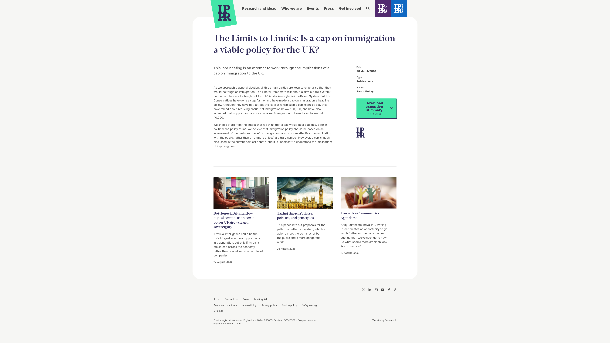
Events (313, 8)
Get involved (350, 8)
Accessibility (249, 305)
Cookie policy (289, 305)
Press (329, 8)
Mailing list (260, 299)
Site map (218, 310)
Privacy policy (269, 305)
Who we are (291, 8)
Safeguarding (309, 305)
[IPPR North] (383, 8)
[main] (305, 145)
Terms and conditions (225, 305)
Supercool (390, 320)
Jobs (216, 299)
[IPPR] (224, 12)
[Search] (368, 8)
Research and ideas (259, 8)
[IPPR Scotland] (399, 8)
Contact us (230, 299)
